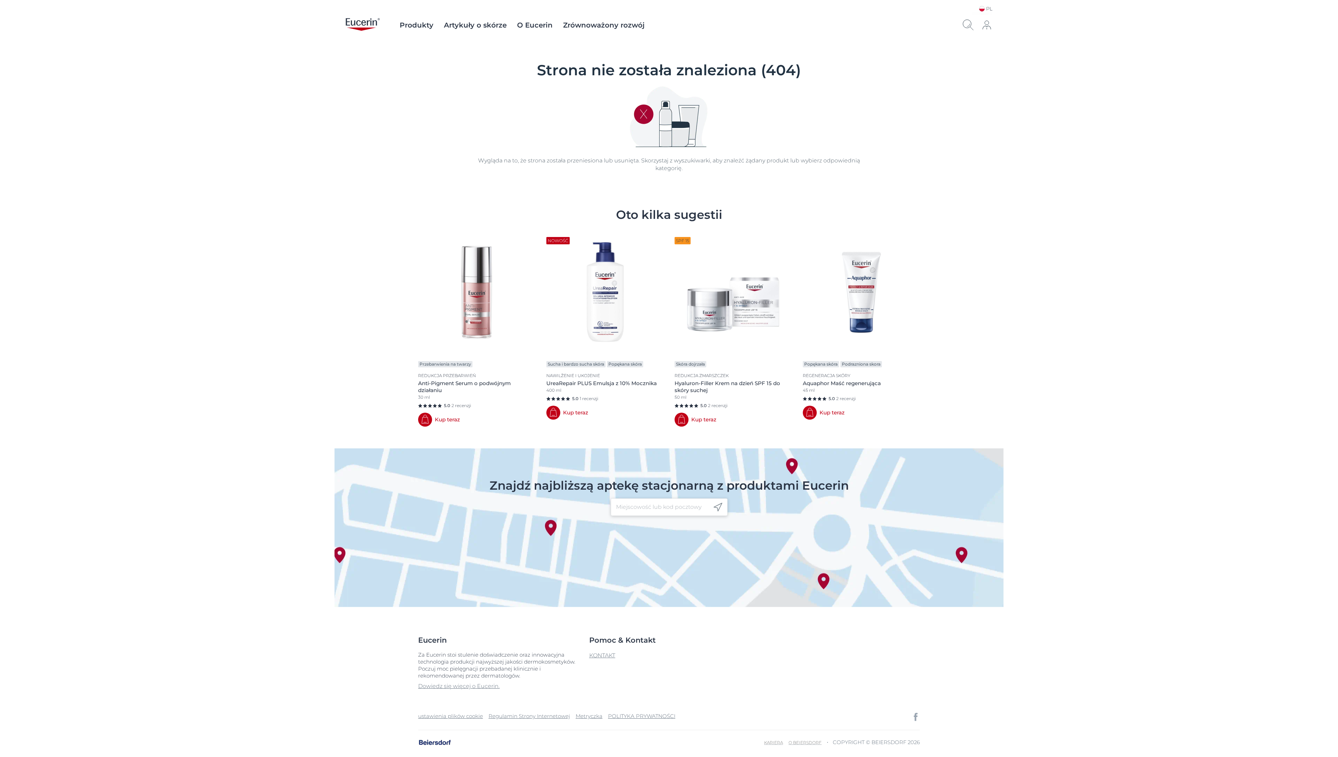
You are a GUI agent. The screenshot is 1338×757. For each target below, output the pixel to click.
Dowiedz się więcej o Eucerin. (459, 686)
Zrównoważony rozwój (604, 25)
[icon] (718, 507)
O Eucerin (535, 25)
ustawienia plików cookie (450, 716)
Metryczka (589, 716)
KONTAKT (602, 655)
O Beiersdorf (805, 742)
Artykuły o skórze (475, 25)
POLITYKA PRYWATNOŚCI (641, 716)
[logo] (363, 25)
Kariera (773, 742)
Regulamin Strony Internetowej (529, 716)
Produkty (416, 25)
